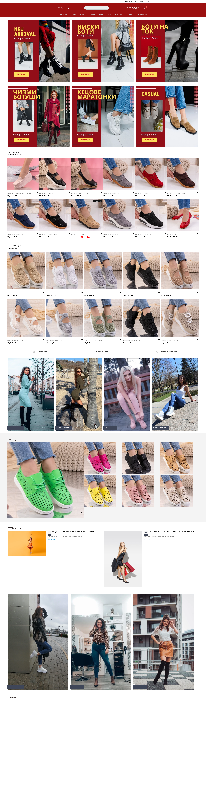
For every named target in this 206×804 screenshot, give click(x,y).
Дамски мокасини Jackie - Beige (79, 234)
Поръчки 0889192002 (134, 7)
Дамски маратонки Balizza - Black (132, 293)
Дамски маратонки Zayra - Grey (54, 340)
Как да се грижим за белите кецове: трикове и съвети (73, 532)
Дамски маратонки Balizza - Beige (16, 293)
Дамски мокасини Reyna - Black (143, 234)
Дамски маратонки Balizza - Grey (93, 293)
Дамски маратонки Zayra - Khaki (169, 293)
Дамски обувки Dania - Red (174, 234)
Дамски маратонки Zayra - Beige (15, 340)
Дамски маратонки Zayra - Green (93, 340)
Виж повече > (52, 539)
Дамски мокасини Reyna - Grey (111, 234)
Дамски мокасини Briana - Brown (176, 193)
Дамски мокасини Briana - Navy (15, 234)
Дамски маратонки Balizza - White (55, 293)
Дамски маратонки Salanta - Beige (170, 340)
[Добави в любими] (37, 192)
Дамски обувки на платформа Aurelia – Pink (19, 193)
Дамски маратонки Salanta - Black (132, 340)
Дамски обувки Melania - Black (79, 193)
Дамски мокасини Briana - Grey (111, 193)
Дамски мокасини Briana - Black (48, 234)
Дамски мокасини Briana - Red (143, 193)
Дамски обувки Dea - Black (46, 193)
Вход (147, 1)
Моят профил (128, 1)
